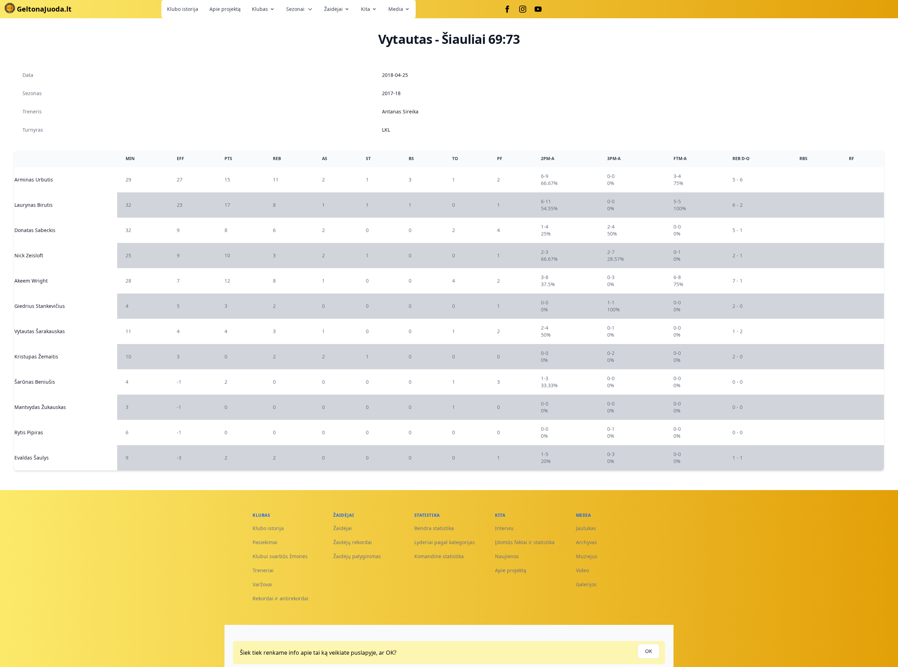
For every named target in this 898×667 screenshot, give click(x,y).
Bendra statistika (434, 528)
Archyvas (586, 542)
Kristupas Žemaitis (36, 356)
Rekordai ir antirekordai (280, 598)
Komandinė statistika (439, 556)
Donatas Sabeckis (34, 230)
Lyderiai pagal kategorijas (444, 542)
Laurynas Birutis (33, 205)
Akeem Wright (31, 280)
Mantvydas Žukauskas (40, 407)
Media (395, 9)
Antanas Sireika (400, 111)
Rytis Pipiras (28, 432)
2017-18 (391, 93)
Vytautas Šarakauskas (39, 331)
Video (582, 570)
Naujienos (507, 556)
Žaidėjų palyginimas (357, 556)
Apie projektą (225, 9)
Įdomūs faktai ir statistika (525, 542)
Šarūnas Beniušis (34, 381)
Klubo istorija (182, 9)
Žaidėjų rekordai (352, 542)
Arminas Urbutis (33, 179)
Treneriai (263, 570)
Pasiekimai (265, 542)
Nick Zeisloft (28, 255)
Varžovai (262, 584)
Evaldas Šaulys (31, 457)
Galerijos (586, 584)
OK (648, 651)
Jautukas (586, 528)
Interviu (504, 528)
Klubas (260, 9)
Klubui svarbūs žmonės (280, 556)
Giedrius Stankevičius (39, 306)
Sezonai (295, 9)
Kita (365, 9)
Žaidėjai (333, 9)
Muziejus (586, 556)
